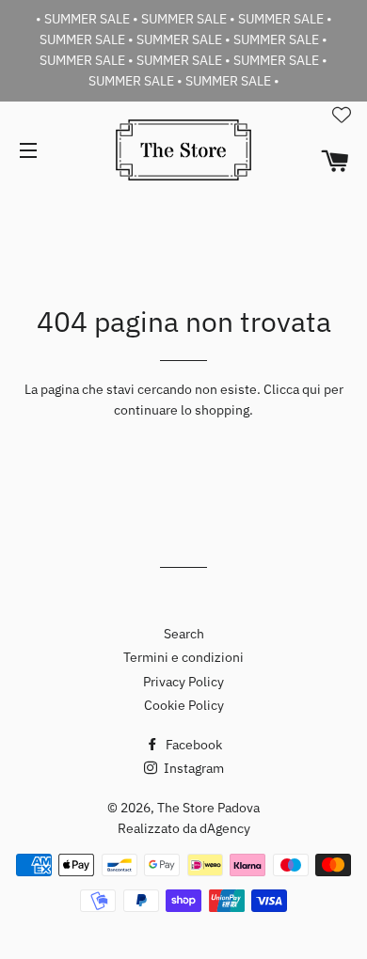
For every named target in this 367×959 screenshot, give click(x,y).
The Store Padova (208, 807)
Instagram (192, 768)
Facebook (192, 744)
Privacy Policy (183, 681)
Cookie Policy (184, 705)
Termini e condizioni (183, 657)
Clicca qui (292, 389)
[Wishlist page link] (341, 114)
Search (184, 633)
